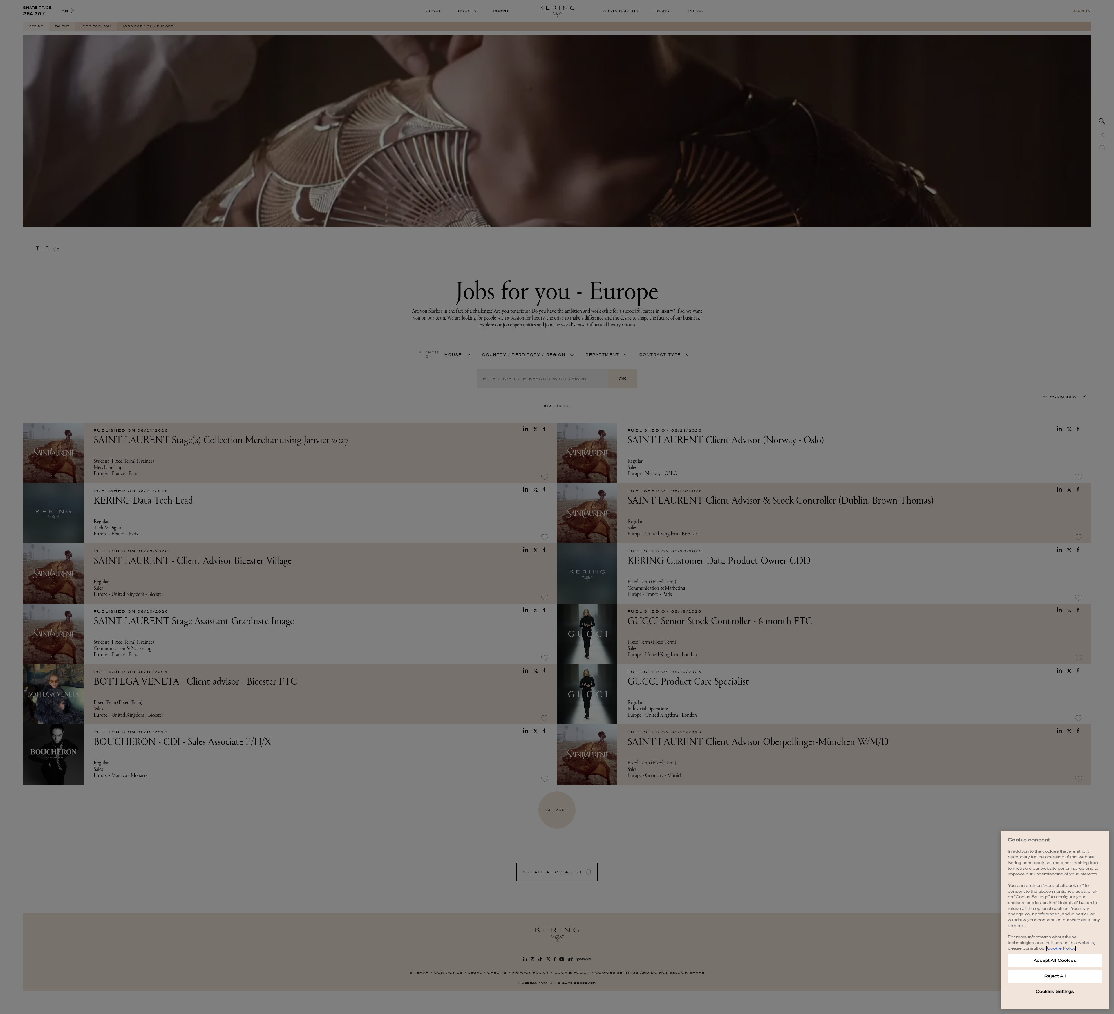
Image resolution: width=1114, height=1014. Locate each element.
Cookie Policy (1061, 948)
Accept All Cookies (1055, 960)
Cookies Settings (1055, 991)
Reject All (1055, 976)
